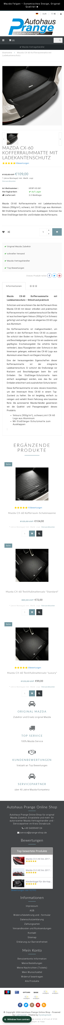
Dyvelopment (45, 1015)
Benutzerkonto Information (32, 959)
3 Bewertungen (34, 667)
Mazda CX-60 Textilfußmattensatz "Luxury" (32, 673)
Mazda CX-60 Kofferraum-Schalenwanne (32, 513)
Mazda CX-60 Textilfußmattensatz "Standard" (32, 592)
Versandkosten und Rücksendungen (32, 928)
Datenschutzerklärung (32, 919)
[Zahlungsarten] (7, 992)
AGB (32, 910)
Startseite (7, 52)
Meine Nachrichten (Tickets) (32, 967)
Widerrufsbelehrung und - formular (32, 915)
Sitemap (32, 937)
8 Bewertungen (22, 163)
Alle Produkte (32, 981)
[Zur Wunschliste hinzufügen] (3, 232)
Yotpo (42, 1021)
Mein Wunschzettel (32, 972)
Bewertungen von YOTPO (23, 890)
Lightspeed (21, 1015)
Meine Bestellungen (32, 963)
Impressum (32, 906)
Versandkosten (9, 181)
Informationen (14, 286)
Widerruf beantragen (32, 976)
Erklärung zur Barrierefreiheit (32, 942)
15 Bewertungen (35, 507)
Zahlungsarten (32, 924)
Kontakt (32, 933)
